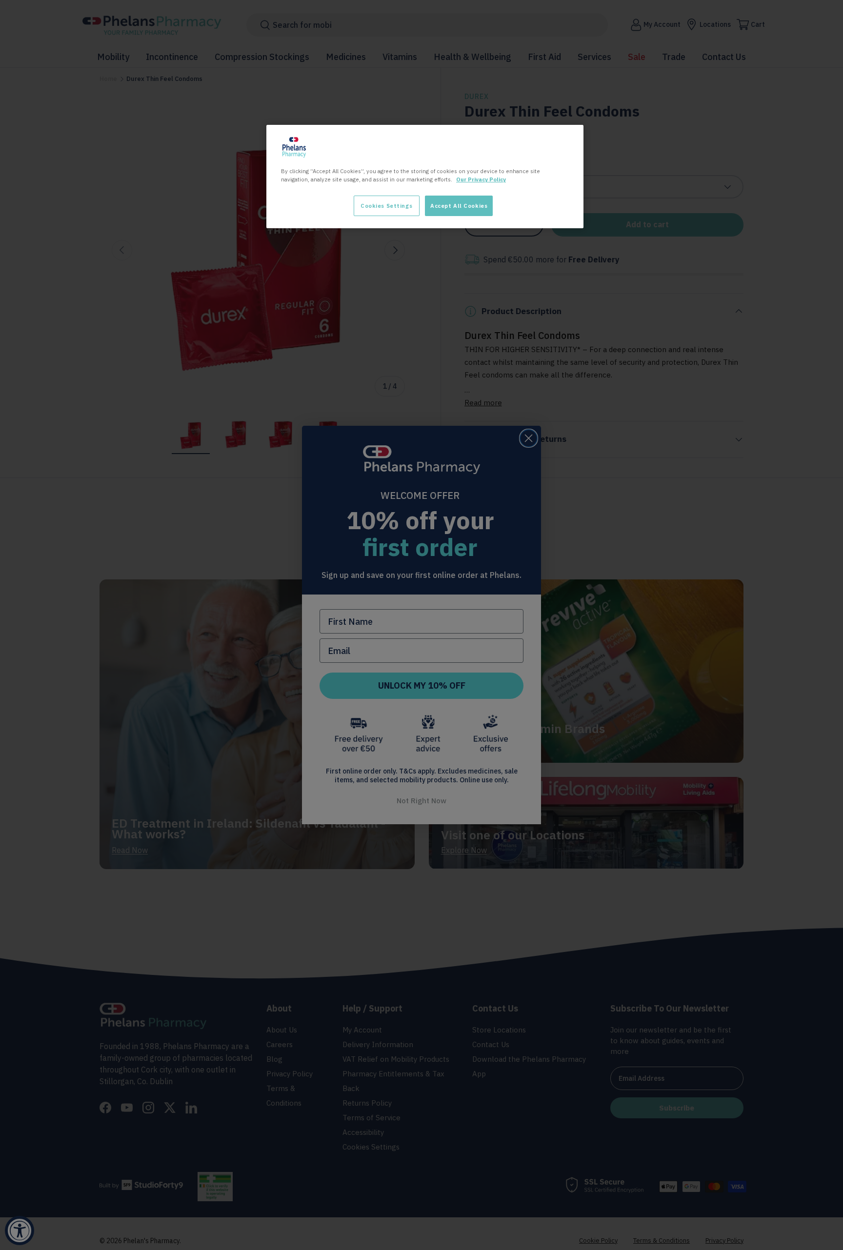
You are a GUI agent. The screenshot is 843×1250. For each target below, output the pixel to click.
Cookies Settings (386, 205)
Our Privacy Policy (481, 179)
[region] (424, 176)
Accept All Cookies (458, 205)
